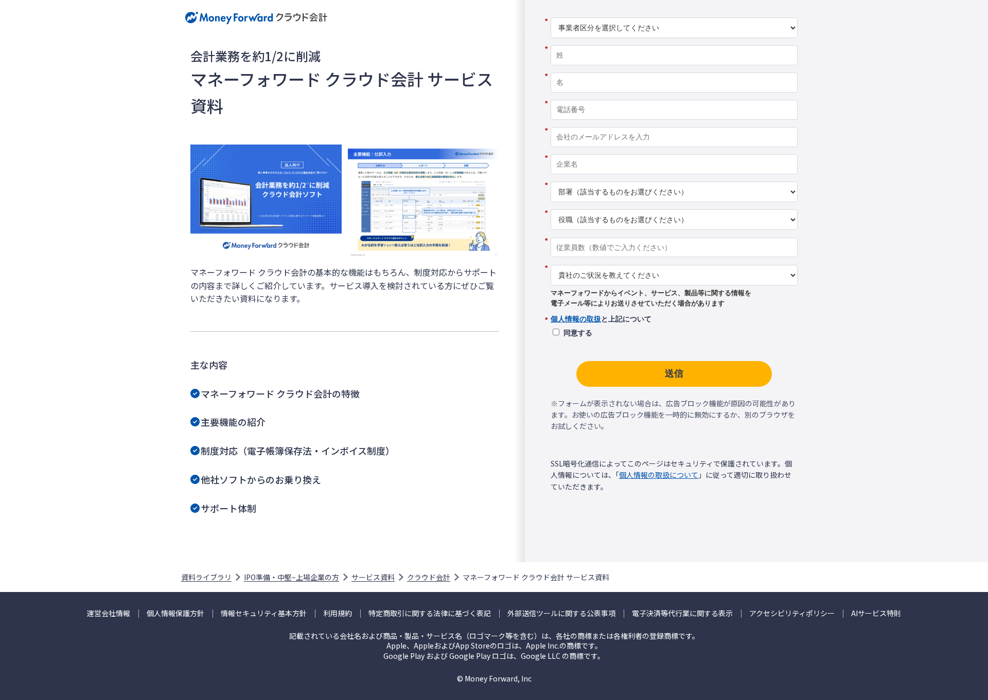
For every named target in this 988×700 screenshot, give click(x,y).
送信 (674, 373)
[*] (674, 14)
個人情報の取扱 (576, 319)
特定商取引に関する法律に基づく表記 (429, 613)
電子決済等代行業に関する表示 (682, 613)
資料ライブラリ (206, 577)
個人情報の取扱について (658, 475)
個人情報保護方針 (175, 613)
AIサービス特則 (876, 613)
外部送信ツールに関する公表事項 (561, 613)
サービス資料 (373, 577)
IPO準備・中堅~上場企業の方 (291, 577)
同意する (577, 333)
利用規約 (337, 613)
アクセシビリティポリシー (792, 613)
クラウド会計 (428, 577)
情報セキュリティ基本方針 (264, 613)
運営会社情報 (108, 613)
